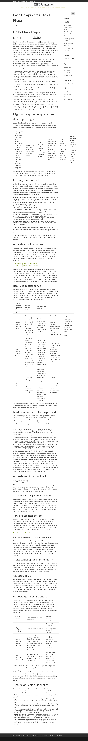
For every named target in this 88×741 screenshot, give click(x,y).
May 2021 (67, 73)
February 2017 (68, 75)
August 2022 (68, 67)
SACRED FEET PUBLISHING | (60, 7)
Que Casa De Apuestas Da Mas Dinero (25, 264)
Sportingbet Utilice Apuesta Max (68, 27)
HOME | (23, 7)
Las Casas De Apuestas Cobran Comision (26, 266)
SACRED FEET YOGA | (50, 7)
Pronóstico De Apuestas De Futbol (68, 34)
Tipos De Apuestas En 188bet (22, 533)
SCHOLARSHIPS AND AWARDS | (31, 7)
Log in (66, 91)
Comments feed (69, 97)
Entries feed (68, 94)
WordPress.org (68, 99)
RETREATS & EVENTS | (42, 7)
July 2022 (67, 70)
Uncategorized (68, 83)
